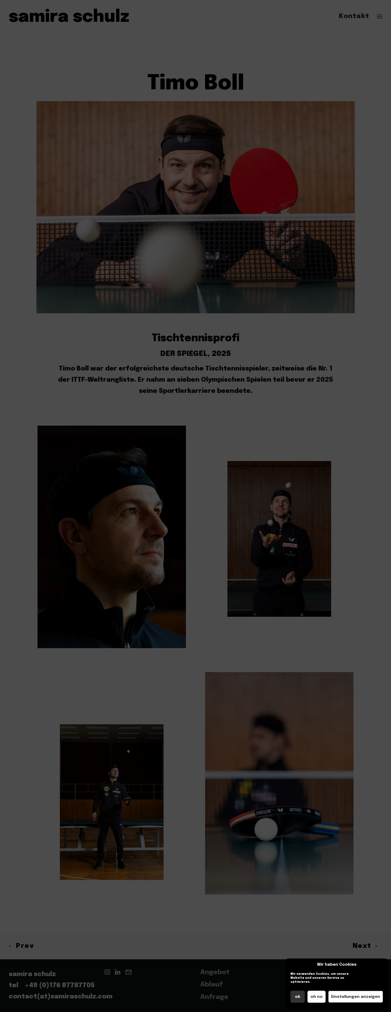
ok (297, 997)
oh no (316, 997)
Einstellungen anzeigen (355, 997)
